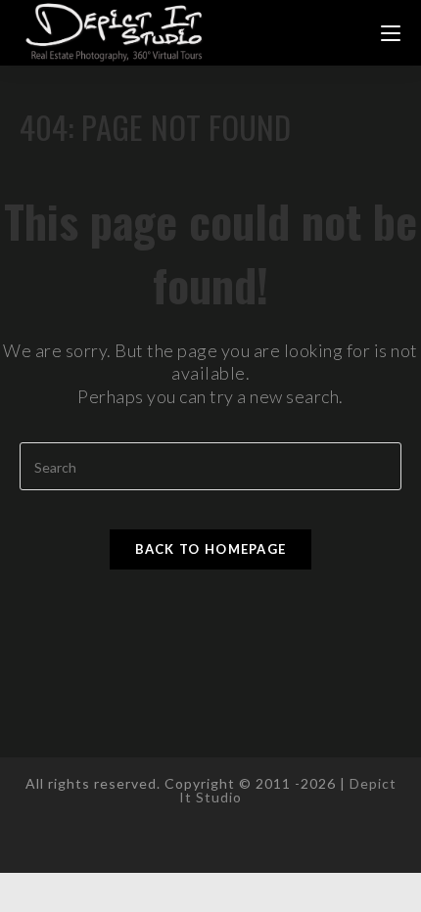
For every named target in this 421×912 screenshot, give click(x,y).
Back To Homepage (211, 549)
